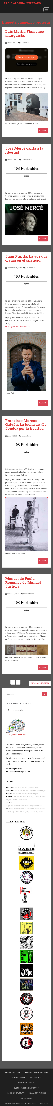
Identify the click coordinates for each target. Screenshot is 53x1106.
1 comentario (26, 436)
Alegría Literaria (18, 1078)
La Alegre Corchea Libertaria (36, 1072)
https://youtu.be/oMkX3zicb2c (17, 326)
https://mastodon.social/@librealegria (30, 790)
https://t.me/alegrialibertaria (26, 787)
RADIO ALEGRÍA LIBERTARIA (23, 3)
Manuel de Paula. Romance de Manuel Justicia (23, 582)
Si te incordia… (26, 1098)
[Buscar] (44, 694)
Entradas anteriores (39, 683)
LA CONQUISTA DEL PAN (16, 1093)
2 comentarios (25, 43)
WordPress (44, 1103)
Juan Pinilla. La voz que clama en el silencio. (26, 258)
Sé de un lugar (35, 1078)
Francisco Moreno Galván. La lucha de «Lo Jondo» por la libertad (26, 424)
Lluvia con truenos (37, 1093)
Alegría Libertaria (12, 1072)
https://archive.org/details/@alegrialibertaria (24, 805)
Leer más (42, 131)
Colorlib (23, 1103)
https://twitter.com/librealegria (25, 793)
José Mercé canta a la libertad (24, 150)
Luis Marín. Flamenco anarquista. (24, 33)
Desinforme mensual (26, 1083)
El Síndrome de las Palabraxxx (26, 1088)
